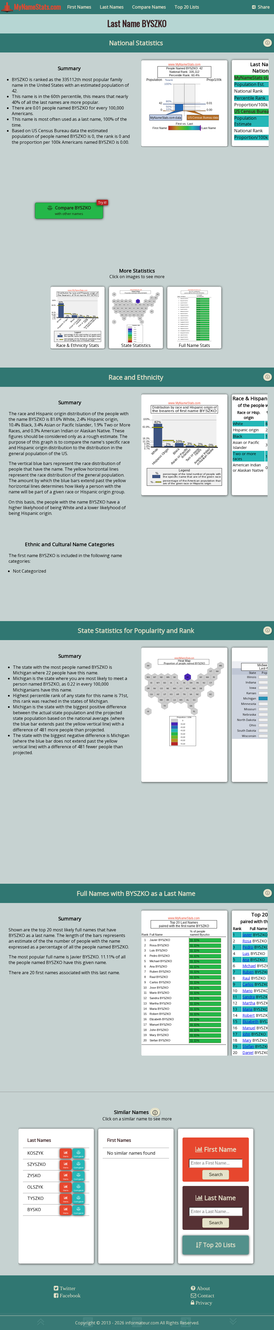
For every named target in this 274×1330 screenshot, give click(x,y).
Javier (247, 934)
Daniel (247, 1052)
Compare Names (149, 7)
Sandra (248, 996)
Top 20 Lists (186, 7)
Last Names (112, 7)
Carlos (247, 984)
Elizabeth (250, 1021)
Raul (246, 978)
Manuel (248, 1027)
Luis (245, 953)
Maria (247, 1009)
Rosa (246, 940)
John (246, 1034)
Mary (246, 1040)
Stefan (248, 1046)
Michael (249, 965)
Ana (245, 959)
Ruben (248, 971)
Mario (247, 990)
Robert (248, 1015)
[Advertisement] (205, 215)
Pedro (247, 947)
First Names (79, 7)
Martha (248, 1003)
